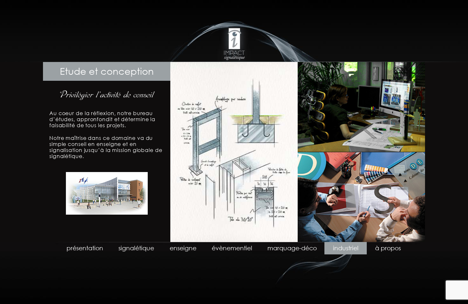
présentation (85, 248)
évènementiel (232, 248)
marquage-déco (292, 248)
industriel (345, 248)
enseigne (183, 248)
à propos (388, 248)
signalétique (136, 248)
